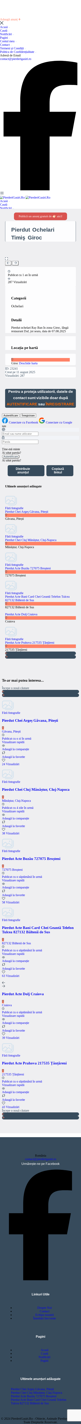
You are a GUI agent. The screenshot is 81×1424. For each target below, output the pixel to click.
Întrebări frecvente (44, 1318)
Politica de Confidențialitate (17, 51)
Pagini (4, 37)
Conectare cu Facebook (24, 422)
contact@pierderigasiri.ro (15, 59)
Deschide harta (28, 363)
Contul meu (7, 41)
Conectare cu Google (59, 422)
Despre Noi (44, 1307)
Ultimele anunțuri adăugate (40, 1379)
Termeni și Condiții (12, 48)
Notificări (6, 34)
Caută (4, 30)
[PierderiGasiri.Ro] (13, 197)
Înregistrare (28, 415)
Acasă (4, 27)
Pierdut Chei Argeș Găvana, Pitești (26, 511)
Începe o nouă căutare (15, 688)
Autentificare (11, 415)
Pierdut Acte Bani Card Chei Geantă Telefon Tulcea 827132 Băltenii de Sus (38, 1401)
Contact (5, 44)
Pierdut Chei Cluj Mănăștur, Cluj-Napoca (30, 540)
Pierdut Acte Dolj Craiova (21, 614)
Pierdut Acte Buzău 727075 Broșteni (28, 568)
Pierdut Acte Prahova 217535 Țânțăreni (29, 642)
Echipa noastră (44, 1314)
